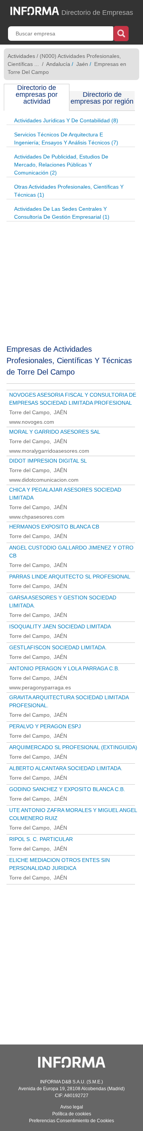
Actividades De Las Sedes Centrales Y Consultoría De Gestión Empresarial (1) (61, 213)
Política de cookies (71, 1114)
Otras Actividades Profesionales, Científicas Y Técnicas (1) (69, 191)
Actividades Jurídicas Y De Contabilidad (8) (66, 120)
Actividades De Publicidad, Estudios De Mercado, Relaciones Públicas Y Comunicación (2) (61, 165)
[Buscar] (121, 33)
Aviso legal (71, 1107)
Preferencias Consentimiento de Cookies (71, 1120)
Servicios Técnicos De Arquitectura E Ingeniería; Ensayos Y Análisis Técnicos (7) (66, 138)
